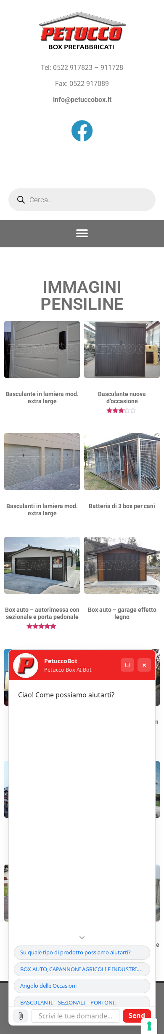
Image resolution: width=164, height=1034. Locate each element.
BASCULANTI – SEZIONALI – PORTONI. (68, 1002)
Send (137, 1015)
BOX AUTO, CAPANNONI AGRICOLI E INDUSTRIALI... (84, 969)
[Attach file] (20, 1016)
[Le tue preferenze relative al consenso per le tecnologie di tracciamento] (149, 1026)
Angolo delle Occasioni (48, 985)
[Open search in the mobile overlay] (82, 199)
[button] (82, 233)
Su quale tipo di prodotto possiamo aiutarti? (75, 952)
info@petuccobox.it (82, 100)
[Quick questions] (82, 937)
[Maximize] (127, 665)
